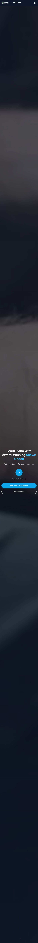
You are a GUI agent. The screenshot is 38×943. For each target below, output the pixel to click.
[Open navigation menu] (35, 3)
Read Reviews (19, 492)
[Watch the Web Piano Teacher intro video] (19, 472)
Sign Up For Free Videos (19, 485)
